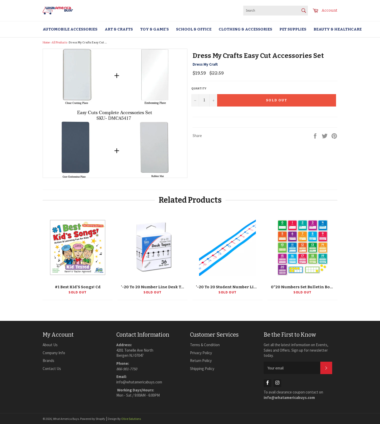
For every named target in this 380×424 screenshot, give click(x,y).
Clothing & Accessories (245, 29)
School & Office (193, 29)
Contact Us (52, 368)
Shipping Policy (202, 368)
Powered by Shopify (92, 419)
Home (46, 42)
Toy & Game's (154, 29)
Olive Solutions (131, 419)
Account (329, 10)
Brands (48, 360)
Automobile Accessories (70, 29)
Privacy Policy (201, 352)
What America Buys (66, 419)
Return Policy (201, 360)
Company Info (54, 352)
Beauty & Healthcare (338, 29)
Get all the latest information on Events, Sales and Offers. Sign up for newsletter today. (296, 350)
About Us (50, 344)
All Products (59, 42)
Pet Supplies (292, 29)
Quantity (198, 88)
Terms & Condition (205, 344)
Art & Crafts (119, 29)
